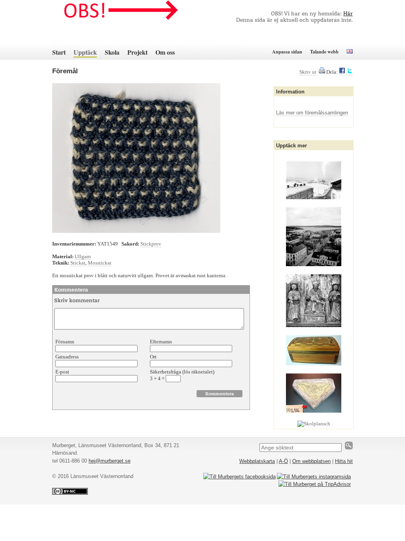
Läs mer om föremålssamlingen (312, 113)
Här (348, 14)
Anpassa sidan (287, 51)
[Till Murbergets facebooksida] (239, 477)
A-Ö (283, 461)
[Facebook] (342, 72)
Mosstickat (100, 263)
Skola (112, 52)
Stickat (77, 263)
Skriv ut (307, 72)
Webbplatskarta (257, 461)
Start (59, 52)
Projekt (137, 52)
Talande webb (324, 51)
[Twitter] (349, 72)
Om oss (165, 52)
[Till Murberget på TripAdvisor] (314, 484)
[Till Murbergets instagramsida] (314, 477)
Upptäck (85, 52)
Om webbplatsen (311, 461)
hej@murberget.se (110, 461)
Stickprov (150, 244)
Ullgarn (83, 256)
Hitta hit (344, 461)
